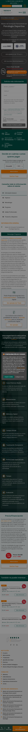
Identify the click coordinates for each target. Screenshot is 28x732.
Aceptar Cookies (9, 376)
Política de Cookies (21, 368)
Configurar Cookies (19, 376)
